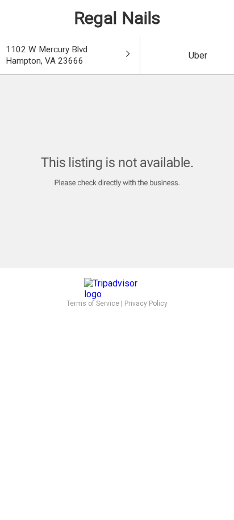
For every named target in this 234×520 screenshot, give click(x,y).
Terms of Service (92, 303)
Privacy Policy (146, 303)
